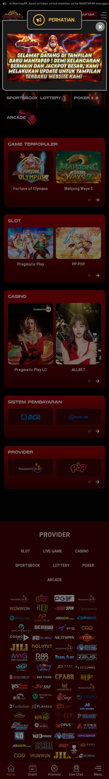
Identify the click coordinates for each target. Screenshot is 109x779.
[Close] (100, 26)
